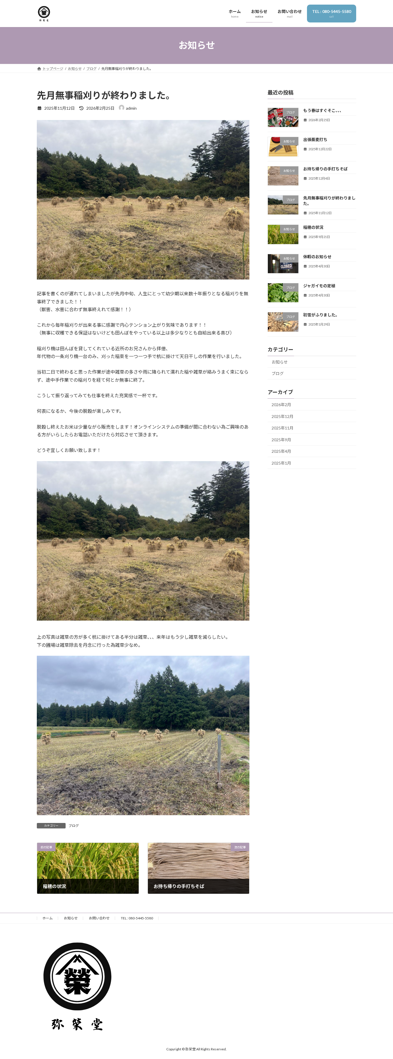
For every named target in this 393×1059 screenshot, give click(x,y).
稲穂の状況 (313, 227)
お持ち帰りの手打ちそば (325, 168)
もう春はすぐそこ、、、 (323, 110)
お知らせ (280, 361)
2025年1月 (281, 463)
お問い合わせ (99, 918)
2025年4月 (281, 451)
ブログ (73, 826)
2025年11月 (282, 427)
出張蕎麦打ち (315, 139)
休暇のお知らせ (317, 256)
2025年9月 (281, 439)
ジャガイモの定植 (319, 285)
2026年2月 (281, 404)
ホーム (47, 918)
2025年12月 (282, 416)
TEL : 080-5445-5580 (137, 918)
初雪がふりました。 (321, 314)
